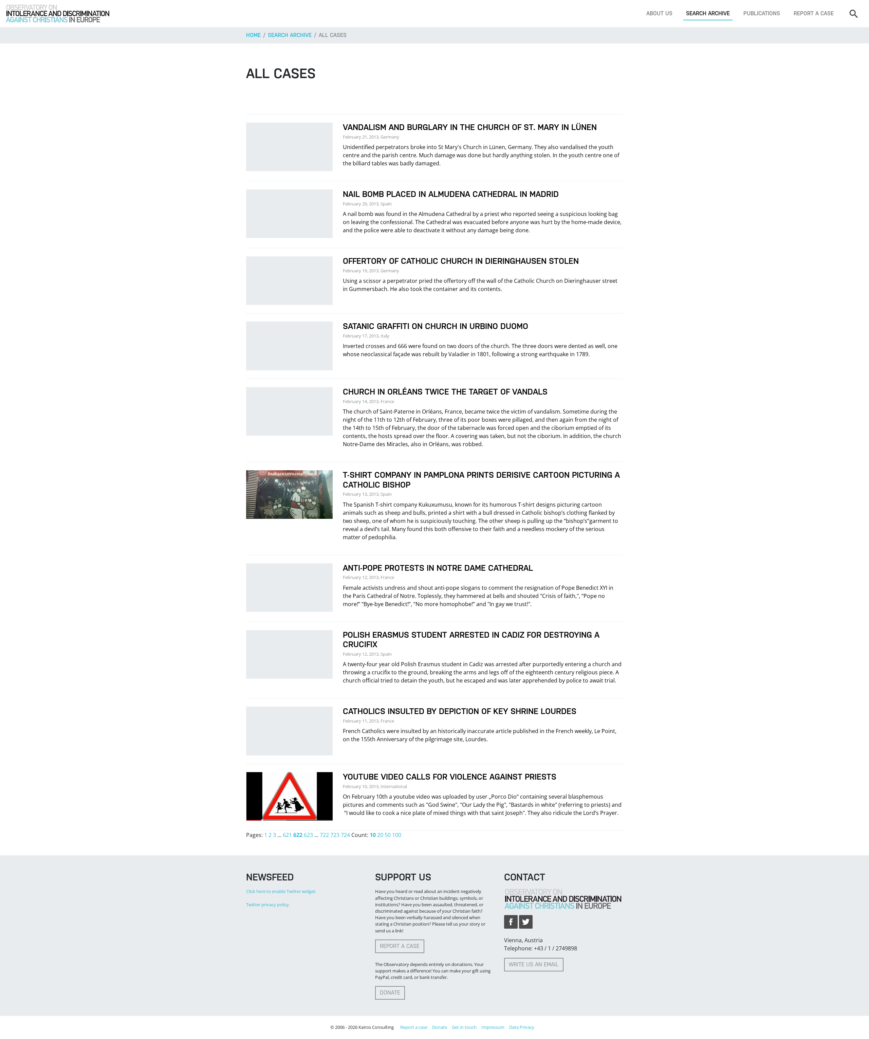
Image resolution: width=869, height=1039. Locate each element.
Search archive (708, 13)
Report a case (814, 13)
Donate (390, 992)
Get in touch (464, 1027)
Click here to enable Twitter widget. (281, 891)
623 (308, 835)
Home (253, 35)
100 (396, 835)
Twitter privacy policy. (268, 904)
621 (287, 835)
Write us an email (534, 964)
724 (345, 835)
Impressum (492, 1027)
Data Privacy (521, 1027)
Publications (761, 13)
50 (388, 835)
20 (380, 835)
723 (334, 835)
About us (659, 13)
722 (324, 835)
